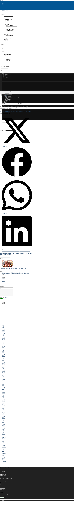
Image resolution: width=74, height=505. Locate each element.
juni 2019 (3, 382)
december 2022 (3, 354)
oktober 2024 (3, 339)
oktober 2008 (3, 459)
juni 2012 (3, 430)
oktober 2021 (3, 364)
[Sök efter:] (1, 70)
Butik (2, 4)
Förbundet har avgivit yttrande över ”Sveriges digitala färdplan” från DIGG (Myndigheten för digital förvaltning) (15, 273)
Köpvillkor (3, 500)
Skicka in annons (5, 105)
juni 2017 (3, 395)
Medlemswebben (3, 2)
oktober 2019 (3, 380)
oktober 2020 (3, 372)
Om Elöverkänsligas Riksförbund (7, 74)
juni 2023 (3, 349)
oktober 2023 (3, 348)
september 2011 (4, 437)
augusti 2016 (3, 401)
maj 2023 (3, 350)
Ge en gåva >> (2, 497)
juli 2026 (3, 325)
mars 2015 (3, 409)
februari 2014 (3, 415)
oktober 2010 (3, 446)
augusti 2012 (3, 428)
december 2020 (3, 370)
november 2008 (3, 458)
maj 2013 (3, 421)
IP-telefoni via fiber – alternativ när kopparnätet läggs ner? (9, 276)
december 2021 (3, 362)
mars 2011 (3, 442)
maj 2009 (3, 455)
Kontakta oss (4, 109)
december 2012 (3, 425)
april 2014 (3, 414)
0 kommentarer (3, 278)
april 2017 (3, 396)
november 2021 (3, 363)
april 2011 (3, 441)
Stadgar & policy (5, 75)
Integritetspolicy (6, 297)
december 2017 (3, 393)
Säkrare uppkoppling (7, 100)
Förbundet (3, 73)
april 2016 (3, 403)
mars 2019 (3, 385)
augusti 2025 (3, 333)
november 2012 (3, 426)
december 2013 (3, 416)
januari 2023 (3, 353)
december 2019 (3, 378)
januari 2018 (3, 392)
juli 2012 (3, 429)
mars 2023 (3, 352)
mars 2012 (3, 432)
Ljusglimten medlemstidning (6, 78)
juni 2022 (3, 358)
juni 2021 (3, 366)
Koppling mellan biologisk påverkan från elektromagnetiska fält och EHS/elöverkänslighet (13, 268)
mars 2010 (3, 451)
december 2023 (3, 347)
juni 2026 (3, 326)
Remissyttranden (5, 101)
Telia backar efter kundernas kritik (5, 257)
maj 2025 (3, 335)
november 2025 (3, 331)
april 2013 (3, 422)
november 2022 (3, 355)
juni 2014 (3, 413)
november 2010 (3, 445)
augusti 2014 (3, 412)
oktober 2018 (3, 388)
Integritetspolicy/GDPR (6, 80)
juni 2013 (3, 420)
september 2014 (4, 411)
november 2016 (3, 399)
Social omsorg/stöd (7, 93)
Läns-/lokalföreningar (5, 110)
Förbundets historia (5, 77)
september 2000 (4, 461)
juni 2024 (3, 342)
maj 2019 (3, 383)
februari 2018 (3, 391)
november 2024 (3, 338)
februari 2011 (3, 443)
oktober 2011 (3, 436)
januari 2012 (3, 434)
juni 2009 (3, 454)
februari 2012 (3, 433)
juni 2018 (3, 389)
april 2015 (3, 408)
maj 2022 (3, 359)
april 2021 (3, 367)
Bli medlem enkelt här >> (3, 479)
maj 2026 (3, 327)
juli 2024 (3, 341)
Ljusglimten (3, 3)
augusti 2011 (3, 438)
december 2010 (3, 444)
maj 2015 (3, 407)
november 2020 (3, 371)
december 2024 (3, 337)
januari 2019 (3, 386)
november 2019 (3, 379)
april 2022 (3, 360)
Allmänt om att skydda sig (8, 96)
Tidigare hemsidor (5, 79)
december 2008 (3, 457)
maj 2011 (3, 440)
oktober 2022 (3, 356)
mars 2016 (3, 404)
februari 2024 (3, 345)
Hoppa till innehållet (2, 0)
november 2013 (3, 417)
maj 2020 (3, 374)
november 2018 (3, 387)
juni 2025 (3, 334)
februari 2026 (3, 329)
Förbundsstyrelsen (5, 76)
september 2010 (4, 447)
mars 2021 (3, 368)
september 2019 (4, 381)
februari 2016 (3, 405)
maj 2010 (3, 450)
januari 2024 (3, 346)
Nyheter (6, 95)
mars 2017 (3, 397)
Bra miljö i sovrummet (7, 98)
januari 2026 (3, 330)
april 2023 (3, 351)
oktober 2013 (3, 418)
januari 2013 (3, 424)
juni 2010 (3, 449)
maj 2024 (3, 343)
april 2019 (3, 384)
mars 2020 (3, 376)
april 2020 (3, 375)
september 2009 (4, 453)
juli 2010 (3, 448)
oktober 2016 (3, 400)
